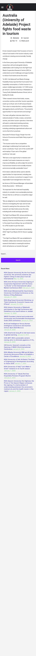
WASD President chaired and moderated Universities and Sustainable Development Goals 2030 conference (19, 318)
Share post (25, 41)
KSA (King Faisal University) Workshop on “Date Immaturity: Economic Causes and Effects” (19, 302)
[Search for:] (18, 255)
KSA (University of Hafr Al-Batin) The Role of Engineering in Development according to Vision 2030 (19, 361)
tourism (26, 38)
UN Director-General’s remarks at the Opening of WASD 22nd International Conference (17, 347)
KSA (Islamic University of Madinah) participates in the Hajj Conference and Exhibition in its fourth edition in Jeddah (18, 309)
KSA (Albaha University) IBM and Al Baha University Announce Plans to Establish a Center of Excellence (19, 354)
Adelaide (16, 38)
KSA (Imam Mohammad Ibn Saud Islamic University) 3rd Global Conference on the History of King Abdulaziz (18, 293)
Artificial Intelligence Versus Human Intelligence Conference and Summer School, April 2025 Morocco (17, 326)
